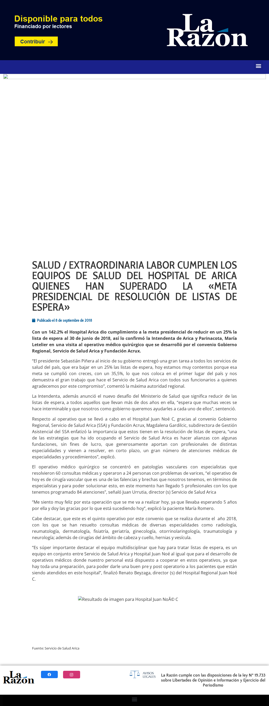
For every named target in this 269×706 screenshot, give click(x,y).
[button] (258, 65)
